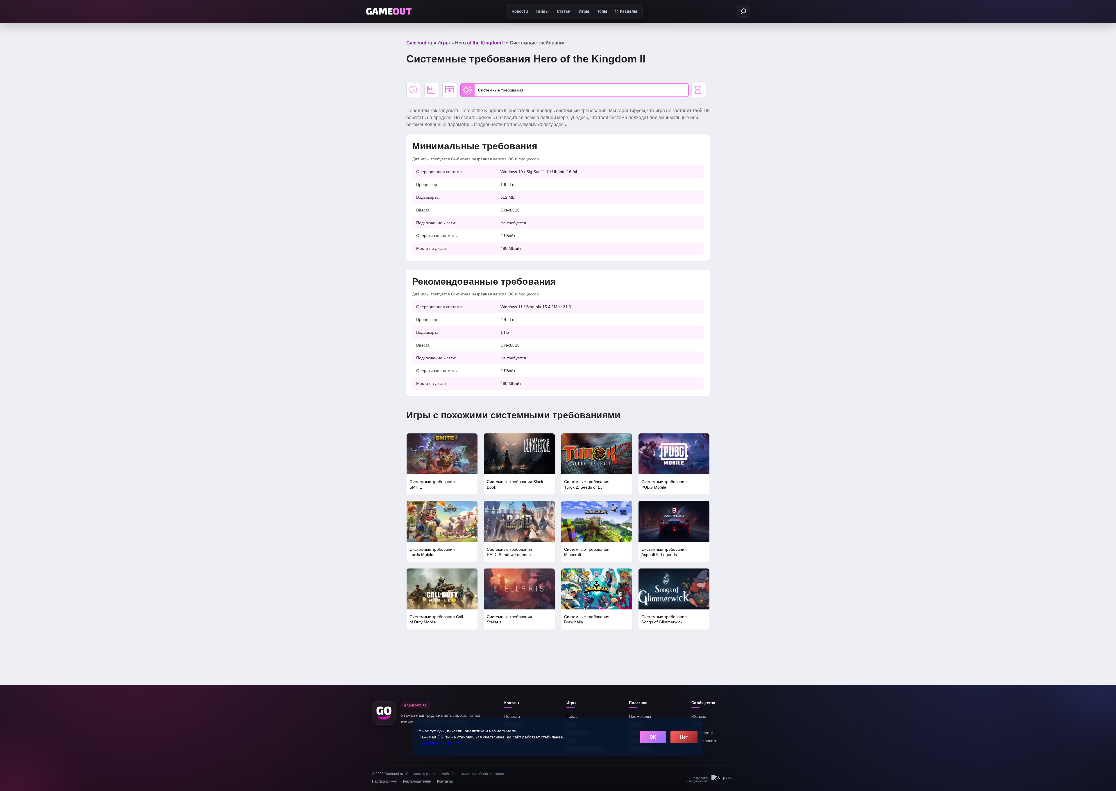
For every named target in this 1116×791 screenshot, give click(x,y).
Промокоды (640, 716)
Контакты (445, 781)
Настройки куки (384, 781)
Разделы (628, 11)
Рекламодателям (417, 781)
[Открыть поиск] (743, 11)
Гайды (572, 716)
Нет (684, 737)
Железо (698, 716)
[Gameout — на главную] (389, 11)
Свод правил (703, 740)
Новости (512, 716)
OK (653, 737)
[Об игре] (413, 90)
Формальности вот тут (440, 743)
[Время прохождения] (698, 90)
